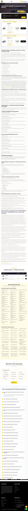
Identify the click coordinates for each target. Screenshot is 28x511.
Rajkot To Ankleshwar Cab (14, 330)
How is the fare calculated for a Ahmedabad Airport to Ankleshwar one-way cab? (13, 410)
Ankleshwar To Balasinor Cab (5, 349)
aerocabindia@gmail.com (5, 262)
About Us (15, 486)
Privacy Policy (16, 487)
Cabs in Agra (22, 372)
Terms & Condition (17, 489)
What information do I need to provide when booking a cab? (11, 407)
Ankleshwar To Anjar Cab (23, 344)
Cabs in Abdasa (6, 372)
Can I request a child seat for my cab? (8, 449)
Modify (24, 17)
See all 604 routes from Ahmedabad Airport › (7, 324)
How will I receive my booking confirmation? (9, 404)
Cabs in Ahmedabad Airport (6, 376)
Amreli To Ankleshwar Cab (5, 342)
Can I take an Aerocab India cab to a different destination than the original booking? (13, 458)
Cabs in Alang (14, 378)
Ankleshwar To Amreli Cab (14, 342)
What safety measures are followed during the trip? (10, 438)
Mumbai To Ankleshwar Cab (5, 339)
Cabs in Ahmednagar (14, 376)
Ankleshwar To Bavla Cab (23, 353)
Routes (2, 501)
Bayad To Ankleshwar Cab (23, 354)
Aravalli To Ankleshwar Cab (14, 346)
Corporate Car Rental (4, 500)
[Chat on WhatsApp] (26, 509)
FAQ (15, 492)
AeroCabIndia (15, 509)
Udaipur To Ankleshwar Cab (14, 341)
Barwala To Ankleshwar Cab (14, 353)
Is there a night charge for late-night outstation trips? (10, 455)
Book (23, 28)
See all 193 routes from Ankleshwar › (6, 357)
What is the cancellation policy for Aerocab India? (9, 424)
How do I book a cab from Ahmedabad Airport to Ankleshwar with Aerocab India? (13, 392)
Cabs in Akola (6, 378)
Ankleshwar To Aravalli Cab (5, 346)
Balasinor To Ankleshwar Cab (14, 349)
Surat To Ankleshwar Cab (23, 330)
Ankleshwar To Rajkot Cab (23, 341)
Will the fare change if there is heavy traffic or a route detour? (11, 421)
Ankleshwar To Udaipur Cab (5, 341)
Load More (13, 382)
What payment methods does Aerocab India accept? (10, 413)
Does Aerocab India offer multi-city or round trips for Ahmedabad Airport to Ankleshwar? (13, 452)
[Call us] (26, 507)
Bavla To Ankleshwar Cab (5, 354)
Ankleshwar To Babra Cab (23, 346)
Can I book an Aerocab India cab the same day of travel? (11, 401)
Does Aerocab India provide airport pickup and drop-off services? (12, 466)
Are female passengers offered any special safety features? (11, 469)
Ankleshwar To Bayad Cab (14, 354)
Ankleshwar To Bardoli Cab (14, 351)
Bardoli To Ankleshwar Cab (23, 351)
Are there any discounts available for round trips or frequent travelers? (12, 418)
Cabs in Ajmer (22, 376)
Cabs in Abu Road (14, 372)
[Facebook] (24, 509)
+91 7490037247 (24, 1)
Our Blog (2, 504)
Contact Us (16, 490)
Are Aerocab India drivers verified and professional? (10, 435)
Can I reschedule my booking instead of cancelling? (10, 432)
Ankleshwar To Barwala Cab (5, 353)
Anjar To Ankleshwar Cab (14, 344)
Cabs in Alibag (22, 378)
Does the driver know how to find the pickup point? (10, 472)
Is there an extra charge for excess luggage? (9, 446)
